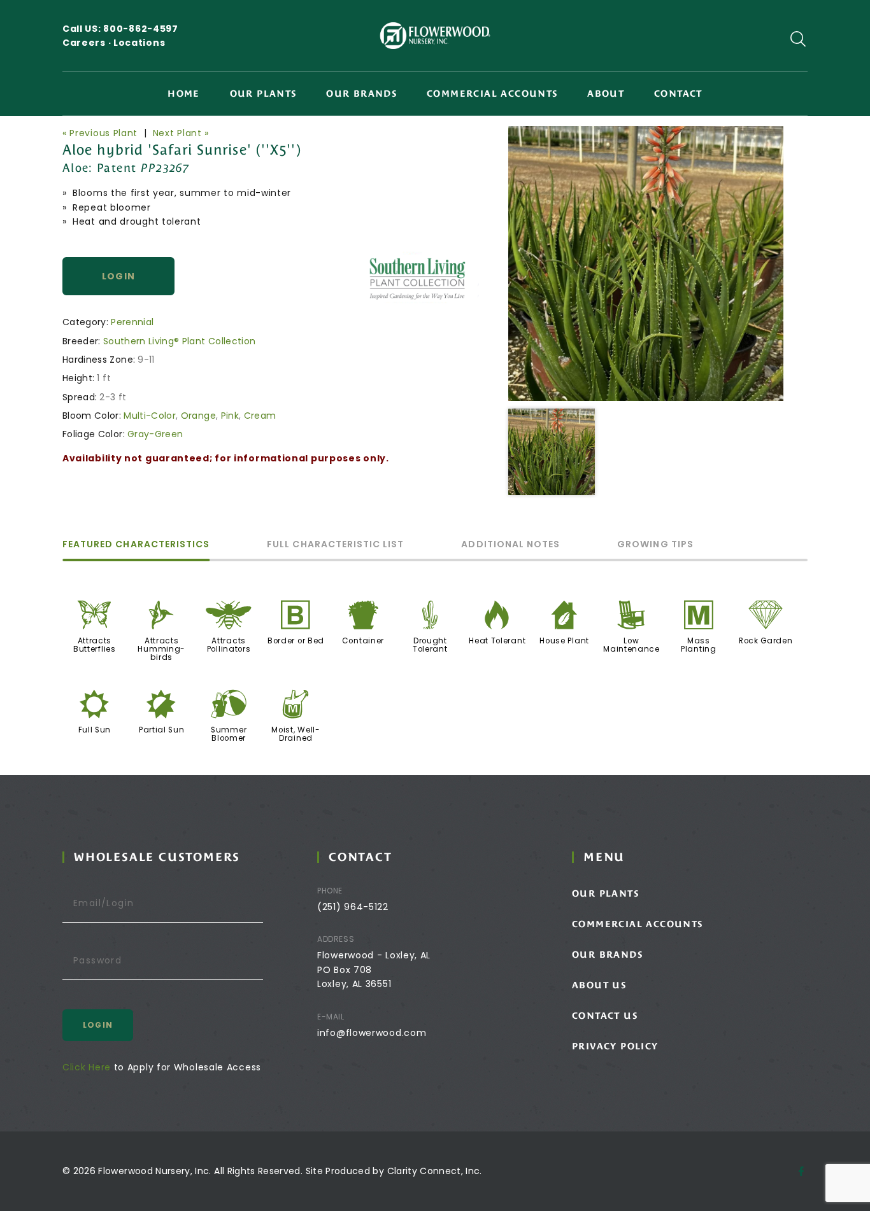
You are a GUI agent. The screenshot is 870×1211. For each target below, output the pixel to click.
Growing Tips (655, 545)
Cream (260, 415)
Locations (139, 42)
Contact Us (605, 1016)
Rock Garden (766, 641)
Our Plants (263, 93)
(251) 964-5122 (353, 906)
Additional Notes (510, 545)
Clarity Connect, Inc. (434, 1171)
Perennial (132, 322)
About (605, 93)
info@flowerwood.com (371, 1032)
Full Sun (94, 730)
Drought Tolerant (430, 645)
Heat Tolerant (497, 641)
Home (184, 93)
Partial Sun (162, 730)
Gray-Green (155, 434)
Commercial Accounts (492, 93)
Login (119, 276)
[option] (645, 263)
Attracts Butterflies (94, 645)
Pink (230, 415)
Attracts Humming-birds (161, 649)
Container (363, 641)
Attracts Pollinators (229, 645)
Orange (198, 415)
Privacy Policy (615, 1046)
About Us (599, 985)
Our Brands (361, 93)
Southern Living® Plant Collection (179, 341)
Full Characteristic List (335, 545)
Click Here (86, 1067)
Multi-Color (150, 415)
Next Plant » (181, 133)
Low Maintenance (631, 645)
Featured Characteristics (136, 545)
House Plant (564, 641)
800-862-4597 (140, 28)
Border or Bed (295, 641)
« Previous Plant (100, 133)
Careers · (87, 42)
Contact (678, 93)
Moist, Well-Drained (295, 734)
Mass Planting (699, 645)
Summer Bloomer (228, 734)
